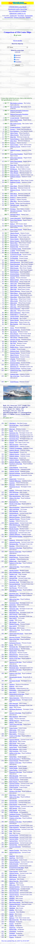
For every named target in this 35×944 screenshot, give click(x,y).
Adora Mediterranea (15, 572)
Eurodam (12, 521)
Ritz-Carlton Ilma (15, 107)
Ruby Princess (13, 781)
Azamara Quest (14, 351)
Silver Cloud (13, 195)
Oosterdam (12, 604)
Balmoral (11, 918)
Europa (12, 203)
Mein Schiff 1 (13, 734)
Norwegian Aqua (14, 438)
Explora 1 (13, 199)
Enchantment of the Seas (16, 867)
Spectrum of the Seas (15, 662)
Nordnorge (12, 927)
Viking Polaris (14, 133)
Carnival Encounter (14, 542)
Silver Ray (13, 137)
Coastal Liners (13, 15)
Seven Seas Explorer (16, 161)
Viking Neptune (14, 295)
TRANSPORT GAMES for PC (17, 13)
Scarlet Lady (12, 586)
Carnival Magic (13, 841)
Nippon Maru (14, 243)
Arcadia (11, 620)
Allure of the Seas (14, 599)
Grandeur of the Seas (15, 821)
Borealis (11, 442)
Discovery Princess (14, 637)
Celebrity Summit (14, 471)
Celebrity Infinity (13, 494)
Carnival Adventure (14, 584)
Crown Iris (12, 912)
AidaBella (12, 898)
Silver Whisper (14, 173)
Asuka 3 (12, 224)
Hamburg (12, 684)
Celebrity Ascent (13, 446)
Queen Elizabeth (14, 452)
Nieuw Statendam (14, 698)
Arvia (10, 831)
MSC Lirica (12, 885)
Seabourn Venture (15, 150)
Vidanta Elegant (14, 233)
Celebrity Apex (14, 364)
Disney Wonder (14, 320)
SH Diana (13, 209)
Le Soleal (13, 349)
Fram (10, 789)
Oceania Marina (14, 275)
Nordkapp (12, 933)
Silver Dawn (13, 186)
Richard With (13, 929)
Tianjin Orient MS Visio (15, 724)
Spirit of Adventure (15, 312)
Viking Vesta (13, 287)
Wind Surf (12, 429)
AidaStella (12, 908)
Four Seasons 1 (14, 131)
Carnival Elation (13, 865)
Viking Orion (13, 303)
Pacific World (13, 650)
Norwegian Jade (14, 608)
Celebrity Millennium (15, 481)
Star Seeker (13, 331)
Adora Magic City (14, 890)
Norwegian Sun (13, 530)
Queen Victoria (13, 458)
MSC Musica (13, 795)
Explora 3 (13, 142)
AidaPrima (12, 858)
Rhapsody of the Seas (15, 772)
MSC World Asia (13, 492)
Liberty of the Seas (14, 630)
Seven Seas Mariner (16, 220)
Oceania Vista (14, 246)
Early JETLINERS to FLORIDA (17, 11)
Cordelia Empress (14, 888)
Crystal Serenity (14, 118)
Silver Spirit (13, 165)
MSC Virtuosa (13, 741)
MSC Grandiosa (13, 751)
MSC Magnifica (13, 665)
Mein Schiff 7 (13, 692)
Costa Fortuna (13, 728)
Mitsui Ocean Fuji (15, 180)
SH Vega (12, 167)
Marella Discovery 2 (15, 758)
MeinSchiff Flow (13, 501)
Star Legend (13, 337)
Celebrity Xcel (13, 440)
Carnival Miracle (13, 513)
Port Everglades (29, 15)
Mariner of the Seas (15, 658)
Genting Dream (14, 316)
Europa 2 (12, 129)
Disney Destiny (14, 239)
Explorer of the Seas (15, 673)
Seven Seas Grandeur (16, 154)
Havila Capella (13, 768)
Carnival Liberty (13, 777)
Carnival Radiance (14, 862)
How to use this (17, 40)
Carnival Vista (13, 844)
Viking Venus (14, 299)
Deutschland (12, 527)
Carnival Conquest (14, 806)
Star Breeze (13, 341)
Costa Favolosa (13, 787)
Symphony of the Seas (15, 463)
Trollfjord (11, 925)
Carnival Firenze (14, 892)
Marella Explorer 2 (14, 648)
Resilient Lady (13, 574)
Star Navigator (14, 318)
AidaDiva (11, 900)
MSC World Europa (14, 525)
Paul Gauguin (14, 235)
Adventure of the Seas (15, 548)
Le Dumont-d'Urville (15, 254)
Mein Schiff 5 (13, 626)
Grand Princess (13, 557)
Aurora (11, 645)
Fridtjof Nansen (13, 812)
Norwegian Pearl (14, 603)
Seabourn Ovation (15, 182)
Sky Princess (13, 652)
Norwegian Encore (14, 486)
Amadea (12, 277)
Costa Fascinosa (14, 779)
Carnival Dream (13, 835)
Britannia (11, 686)
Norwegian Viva (13, 433)
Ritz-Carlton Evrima (15, 123)
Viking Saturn (14, 293)
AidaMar (11, 910)
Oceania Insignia (15, 362)
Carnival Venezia (14, 894)
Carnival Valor (13, 800)
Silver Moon (13, 188)
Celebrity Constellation (15, 448)
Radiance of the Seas (15, 563)
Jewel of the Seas (14, 566)
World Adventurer (15, 262)
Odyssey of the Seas (15, 713)
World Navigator (14, 270)
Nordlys (11, 923)
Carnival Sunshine (14, 887)
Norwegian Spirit (14, 667)
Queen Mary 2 (14, 314)
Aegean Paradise (14, 850)
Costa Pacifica (13, 770)
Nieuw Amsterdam (14, 507)
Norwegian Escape (14, 680)
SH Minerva (13, 169)
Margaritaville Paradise (15, 536)
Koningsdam (12, 690)
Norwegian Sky (13, 646)
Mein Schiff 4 (13, 606)
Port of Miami (21, 15)
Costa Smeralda (13, 863)
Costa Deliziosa (13, 467)
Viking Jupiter (14, 301)
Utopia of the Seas (14, 498)
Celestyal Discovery (14, 904)
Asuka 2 (12, 260)
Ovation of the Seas (15, 736)
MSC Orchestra (13, 745)
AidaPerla (12, 856)
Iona (10, 833)
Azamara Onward (15, 368)
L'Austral (12, 359)
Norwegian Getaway (15, 699)
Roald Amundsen (14, 816)
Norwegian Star (13, 616)
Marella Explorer (14, 570)
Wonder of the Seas (15, 503)
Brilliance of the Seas (15, 595)
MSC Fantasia (13, 515)
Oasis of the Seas (14, 639)
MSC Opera (12, 906)
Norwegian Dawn (14, 612)
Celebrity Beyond (14, 450)
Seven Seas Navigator (16, 225)
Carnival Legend (14, 523)
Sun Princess (13, 588)
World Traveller (14, 266)
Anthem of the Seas (15, 753)
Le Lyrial (12, 345)
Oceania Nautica (15, 353)
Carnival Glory (13, 802)
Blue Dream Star (14, 919)
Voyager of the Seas (15, 791)
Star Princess (13, 580)
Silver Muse (13, 193)
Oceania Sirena (14, 357)
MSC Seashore (13, 716)
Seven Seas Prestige (16, 120)
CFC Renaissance (14, 475)
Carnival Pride (13, 578)
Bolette (11, 431)
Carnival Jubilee (13, 839)
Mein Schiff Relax (14, 509)
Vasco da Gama (13, 444)
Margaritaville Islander (15, 677)
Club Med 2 (12, 423)
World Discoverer (15, 264)
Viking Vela (13, 289)
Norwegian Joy (14, 366)
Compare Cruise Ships (19, 17)
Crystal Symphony (15, 127)
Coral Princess (14, 381)
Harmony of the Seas (15, 551)
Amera (12, 328)
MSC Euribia (12, 730)
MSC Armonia (13, 877)
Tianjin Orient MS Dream (16, 633)
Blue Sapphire (14, 324)
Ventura (11, 722)
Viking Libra (13, 283)
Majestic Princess (14, 624)
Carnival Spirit (13, 532)
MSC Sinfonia (13, 875)
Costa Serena (13, 804)
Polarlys (11, 937)
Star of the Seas (14, 376)
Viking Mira (13, 285)
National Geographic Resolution (19, 114)
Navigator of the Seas (15, 669)
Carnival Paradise (14, 825)
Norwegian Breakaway (15, 709)
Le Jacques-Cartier (15, 248)
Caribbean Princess (14, 814)
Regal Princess (13, 654)
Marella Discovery (14, 720)
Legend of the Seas (15, 370)
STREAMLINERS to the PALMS (17, 7)
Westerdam (12, 555)
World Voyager (14, 268)
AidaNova (12, 883)
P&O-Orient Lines (8, 17)
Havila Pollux (13, 756)
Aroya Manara (14, 333)
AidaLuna (12, 896)
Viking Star (13, 310)
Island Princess (14, 355)
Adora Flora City (14, 881)
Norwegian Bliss (13, 544)
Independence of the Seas (16, 694)
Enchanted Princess (15, 643)
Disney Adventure (15, 291)
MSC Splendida (13, 511)
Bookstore (28, 17)
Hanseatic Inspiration (16, 211)
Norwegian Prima (14, 436)
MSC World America (15, 496)
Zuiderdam (12, 559)
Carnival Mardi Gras (15, 852)
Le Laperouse (14, 256)
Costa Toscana (13, 871)
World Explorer (14, 272)
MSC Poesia (12, 743)
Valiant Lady (12, 576)
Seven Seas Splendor (16, 157)
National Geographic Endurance (19, 110)
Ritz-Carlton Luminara (16, 103)
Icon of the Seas (14, 425)
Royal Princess (13, 656)
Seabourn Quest (15, 174)
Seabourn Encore (15, 190)
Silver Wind (13, 201)
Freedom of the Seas (15, 818)
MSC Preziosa (13, 614)
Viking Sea (13, 306)
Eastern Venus (14, 347)
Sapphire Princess (14, 519)
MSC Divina (12, 628)
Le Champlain (14, 258)
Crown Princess (13, 760)
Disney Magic (14, 322)
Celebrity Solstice (14, 456)
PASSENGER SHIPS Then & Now (17, 9)
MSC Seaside (13, 810)
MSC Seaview (13, 808)
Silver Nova (13, 140)
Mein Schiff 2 (13, 732)
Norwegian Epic (13, 705)
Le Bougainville (14, 252)
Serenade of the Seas (15, 590)
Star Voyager (13, 622)
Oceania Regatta (15, 330)
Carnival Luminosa (14, 473)
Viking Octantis (14, 135)
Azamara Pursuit (15, 335)
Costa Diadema (13, 860)
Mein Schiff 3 (13, 610)
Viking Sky (13, 304)
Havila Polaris (13, 747)
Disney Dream (14, 281)
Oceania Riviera (14, 274)
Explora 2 (13, 197)
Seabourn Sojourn (15, 176)
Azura (11, 707)
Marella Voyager (14, 528)
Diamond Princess (14, 517)
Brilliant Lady (13, 561)
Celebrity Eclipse (14, 460)
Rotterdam (12, 688)
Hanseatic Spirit (14, 205)
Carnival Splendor (14, 739)
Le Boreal (13, 360)
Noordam (12, 546)
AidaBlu (11, 916)
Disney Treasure (15, 241)
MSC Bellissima (13, 749)
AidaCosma (12, 879)
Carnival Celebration (15, 846)
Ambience (12, 540)
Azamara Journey (15, 339)
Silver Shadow (14, 171)
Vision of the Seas (14, 797)
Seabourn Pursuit (15, 146)
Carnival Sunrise (14, 873)
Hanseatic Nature (15, 214)
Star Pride (13, 343)
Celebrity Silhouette (14, 462)
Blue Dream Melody (15, 902)
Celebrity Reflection (14, 534)
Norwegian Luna (14, 435)
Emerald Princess (14, 785)
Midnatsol (12, 921)
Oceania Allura (14, 245)
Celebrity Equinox (14, 454)
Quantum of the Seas (15, 762)
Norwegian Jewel (14, 582)
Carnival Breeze (13, 837)
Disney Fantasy (14, 279)
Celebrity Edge (14, 374)
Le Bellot (12, 250)
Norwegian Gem (14, 593)
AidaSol (11, 914)
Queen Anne (12, 479)
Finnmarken (12, 931)
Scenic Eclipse (14, 144)
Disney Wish (13, 237)
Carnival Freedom (14, 783)
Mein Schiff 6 (13, 618)
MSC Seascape (13, 703)
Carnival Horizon (14, 843)
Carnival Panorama (14, 829)
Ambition (11, 490)
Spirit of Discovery (15, 308)
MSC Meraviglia (13, 776)
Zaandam (12, 482)
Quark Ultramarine (15, 218)
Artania (11, 718)
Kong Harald (12, 935)
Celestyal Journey (14, 469)
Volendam (12, 484)
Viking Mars (13, 297)
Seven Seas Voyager (16, 229)
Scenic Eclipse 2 (14, 139)
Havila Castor (13, 766)
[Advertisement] (17, 24)
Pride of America (14, 827)
